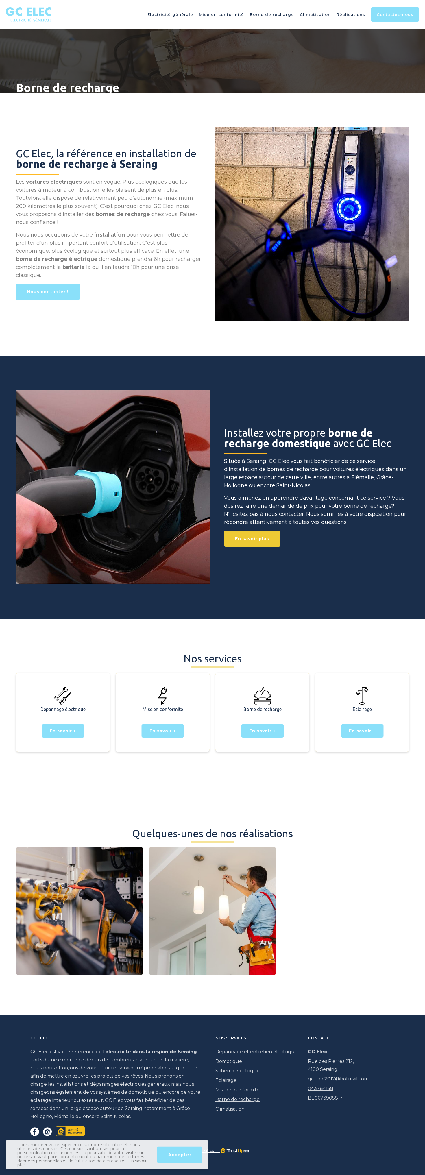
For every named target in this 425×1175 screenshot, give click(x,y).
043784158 (320, 1088)
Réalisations (351, 14)
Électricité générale (170, 14)
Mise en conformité (221, 14)
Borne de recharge (272, 14)
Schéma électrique (237, 1071)
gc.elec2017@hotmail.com (338, 1079)
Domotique (228, 1061)
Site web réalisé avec (198, 1151)
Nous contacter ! (48, 291)
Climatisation (315, 14)
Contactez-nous (395, 14)
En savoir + (63, 731)
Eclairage (225, 1080)
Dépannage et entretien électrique (256, 1051)
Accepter (179, 1154)
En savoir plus (252, 538)
